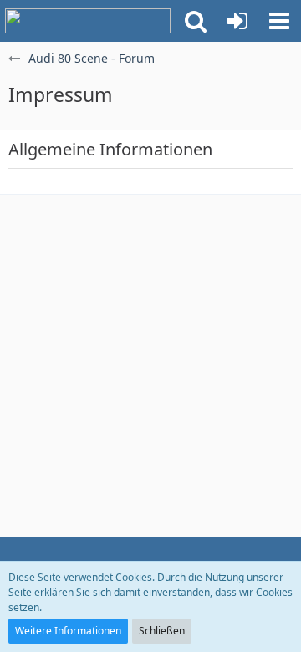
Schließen (162, 631)
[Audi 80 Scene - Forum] (88, 21)
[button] (195, 21)
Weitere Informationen (68, 631)
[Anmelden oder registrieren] (237, 21)
